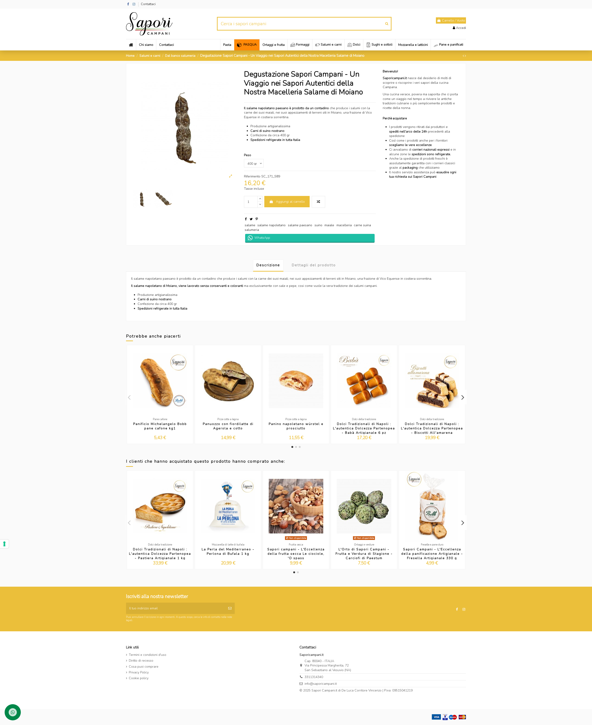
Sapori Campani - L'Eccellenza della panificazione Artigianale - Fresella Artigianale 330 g (432, 553)
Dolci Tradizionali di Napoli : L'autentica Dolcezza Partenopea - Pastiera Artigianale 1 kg (160, 553)
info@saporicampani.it (321, 684)
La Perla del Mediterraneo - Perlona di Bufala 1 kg (228, 551)
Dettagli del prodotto (314, 265)
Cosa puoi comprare (143, 666)
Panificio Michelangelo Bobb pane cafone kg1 (160, 426)
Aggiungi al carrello (290, 201)
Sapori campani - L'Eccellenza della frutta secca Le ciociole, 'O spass (296, 553)
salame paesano (300, 225)
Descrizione (268, 265)
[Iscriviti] (230, 608)
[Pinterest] (257, 219)
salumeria (252, 230)
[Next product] (465, 56)
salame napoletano (271, 225)
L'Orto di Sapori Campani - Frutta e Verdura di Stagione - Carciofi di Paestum (364, 553)
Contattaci (148, 4)
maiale (329, 225)
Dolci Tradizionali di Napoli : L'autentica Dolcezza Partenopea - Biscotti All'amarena (432, 428)
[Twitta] (251, 219)
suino (318, 225)
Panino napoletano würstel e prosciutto (296, 426)
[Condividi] (246, 219)
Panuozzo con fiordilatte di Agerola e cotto (228, 426)
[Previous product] (464, 56)
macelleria (344, 225)
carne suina (362, 225)
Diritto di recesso (141, 660)
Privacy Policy (139, 672)
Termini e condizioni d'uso (147, 655)
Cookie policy (138, 678)
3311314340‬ (314, 677)
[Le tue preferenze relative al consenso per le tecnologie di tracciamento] (4, 543)
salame (250, 225)
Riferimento (252, 176)
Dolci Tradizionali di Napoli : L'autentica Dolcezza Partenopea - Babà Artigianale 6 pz (364, 428)
